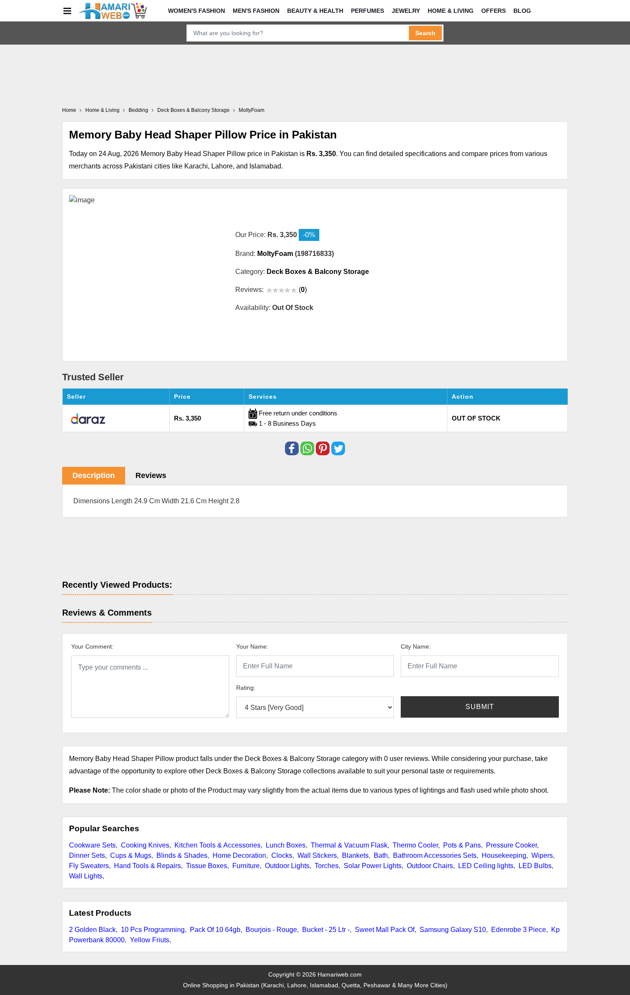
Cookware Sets (92, 845)
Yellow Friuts (149, 940)
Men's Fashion (256, 10)
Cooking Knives (145, 845)
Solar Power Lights (373, 865)
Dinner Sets (87, 855)
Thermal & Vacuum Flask (349, 845)
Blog (522, 10)
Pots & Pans (462, 845)
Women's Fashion (196, 10)
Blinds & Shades (181, 855)
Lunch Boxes (286, 845)
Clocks (281, 855)
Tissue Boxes (206, 865)
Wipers (542, 855)
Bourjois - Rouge (271, 929)
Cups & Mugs (130, 855)
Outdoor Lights (287, 865)
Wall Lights (85, 876)
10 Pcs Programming (153, 929)
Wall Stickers (317, 855)
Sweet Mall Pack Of (384, 929)
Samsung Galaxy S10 (453, 929)
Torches (327, 865)
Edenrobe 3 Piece (518, 929)
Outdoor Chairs (430, 865)
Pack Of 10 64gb (215, 929)
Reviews (150, 475)
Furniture (246, 865)
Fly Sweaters (89, 865)
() (303, 289)
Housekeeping (504, 855)
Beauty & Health (315, 10)
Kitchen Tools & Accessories (217, 845)
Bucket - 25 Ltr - (326, 929)
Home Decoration (239, 855)
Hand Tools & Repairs (147, 865)
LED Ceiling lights (485, 865)
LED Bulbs (535, 865)
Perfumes (367, 10)
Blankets (355, 855)
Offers (493, 10)
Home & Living (451, 10)
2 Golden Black (92, 929)
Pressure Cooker (511, 845)
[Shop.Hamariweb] (112, 11)
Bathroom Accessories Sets (435, 855)
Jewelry (406, 10)
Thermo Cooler (415, 845)
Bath (381, 855)
